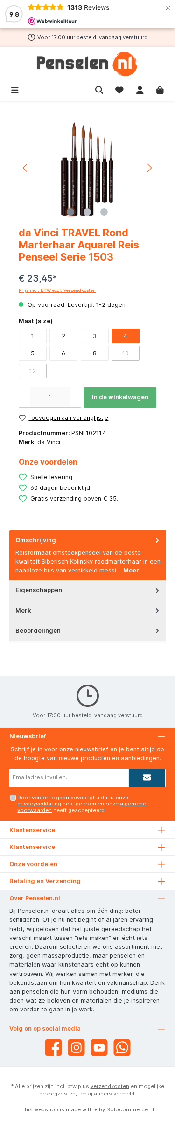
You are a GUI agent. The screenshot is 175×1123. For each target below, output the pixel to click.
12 (32, 370)
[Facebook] (53, 1047)
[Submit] (147, 778)
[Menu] (15, 89)
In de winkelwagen (120, 397)
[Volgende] (149, 168)
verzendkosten (110, 1086)
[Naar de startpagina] (87, 64)
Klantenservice (32, 846)
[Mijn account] (140, 89)
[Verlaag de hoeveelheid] (24, 397)
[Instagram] (76, 1047)
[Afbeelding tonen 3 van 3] (104, 212)
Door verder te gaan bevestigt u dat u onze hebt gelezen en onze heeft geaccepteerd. (81, 803)
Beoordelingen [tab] (38, 630)
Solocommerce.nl (130, 1109)
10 (125, 353)
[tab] (87, 555)
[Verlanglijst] (119, 89)
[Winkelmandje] (160, 89)
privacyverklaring (39, 803)
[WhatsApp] (122, 1047)
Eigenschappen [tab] (38, 589)
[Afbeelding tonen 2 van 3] (87, 212)
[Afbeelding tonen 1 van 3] (70, 212)
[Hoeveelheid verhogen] (75, 397)
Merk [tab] (23, 610)
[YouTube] (99, 1047)
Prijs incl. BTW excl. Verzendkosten (57, 290)
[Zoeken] (99, 89)
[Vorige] (26, 168)
